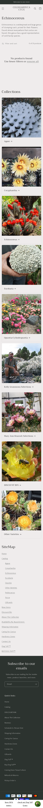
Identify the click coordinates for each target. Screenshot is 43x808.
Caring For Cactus (9, 632)
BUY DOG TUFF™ (8, 651)
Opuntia (8, 583)
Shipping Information (10, 627)
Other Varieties (11, 534)
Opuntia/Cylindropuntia (16, 338)
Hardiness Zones (8, 637)
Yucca (7, 598)
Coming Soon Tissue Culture (15, 770)
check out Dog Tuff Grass (19, 803)
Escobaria (8, 288)
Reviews (8, 723)
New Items (6, 607)
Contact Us (6, 641)
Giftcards (8, 602)
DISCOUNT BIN (11, 485)
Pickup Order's (10, 781)
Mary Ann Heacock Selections (18, 436)
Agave (7, 141)
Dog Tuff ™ (6, 646)
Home (4, 554)
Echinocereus (10, 239)
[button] (2, 8)
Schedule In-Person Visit (14, 728)
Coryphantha (10, 190)
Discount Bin (7, 612)
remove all (33, 61)
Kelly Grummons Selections (17, 387)
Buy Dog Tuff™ (10, 765)
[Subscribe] (35, 684)
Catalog (5, 559)
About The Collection (10, 617)
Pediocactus (10, 593)
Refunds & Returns (11, 775)
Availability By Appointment (13, 622)
